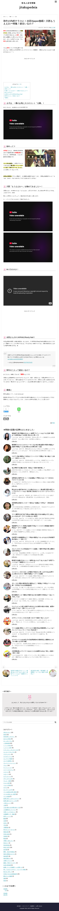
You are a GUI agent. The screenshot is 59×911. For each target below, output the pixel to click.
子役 (4, 825)
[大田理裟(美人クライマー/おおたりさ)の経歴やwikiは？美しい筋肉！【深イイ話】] (7, 654)
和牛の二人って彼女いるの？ (12, 96)
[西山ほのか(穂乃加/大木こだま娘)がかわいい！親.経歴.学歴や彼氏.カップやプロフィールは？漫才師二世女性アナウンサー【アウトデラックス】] (7, 492)
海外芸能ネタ (7, 858)
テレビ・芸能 (52, 27)
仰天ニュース (7, 816)
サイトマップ (26, 906)
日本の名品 (6, 834)
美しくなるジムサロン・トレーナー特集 (14, 869)
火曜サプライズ (7, 860)
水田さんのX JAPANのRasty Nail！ (13, 94)
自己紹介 (19, 906)
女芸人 (5, 823)
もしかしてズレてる (9, 752)
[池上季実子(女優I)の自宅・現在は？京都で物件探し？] (7, 471)
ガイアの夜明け (7, 761)
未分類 (5, 849)
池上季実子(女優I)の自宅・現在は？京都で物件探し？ (28, 468)
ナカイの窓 (6, 783)
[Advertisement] (29, 70)
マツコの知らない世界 (9, 794)
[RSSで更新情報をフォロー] (7, 419)
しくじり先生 (7, 745)
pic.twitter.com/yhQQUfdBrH (15, 359)
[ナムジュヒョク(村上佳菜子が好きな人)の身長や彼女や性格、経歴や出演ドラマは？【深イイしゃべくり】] (7, 609)
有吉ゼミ (5, 843)
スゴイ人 (5, 772)
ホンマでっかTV (7, 789)
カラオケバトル (7, 756)
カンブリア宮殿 (7, 758)
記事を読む (14, 441)
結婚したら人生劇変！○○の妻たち (12, 867)
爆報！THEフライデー (9, 863)
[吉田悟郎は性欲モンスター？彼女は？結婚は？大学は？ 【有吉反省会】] (7, 506)
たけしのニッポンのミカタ (10, 750)
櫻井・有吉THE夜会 (9, 851)
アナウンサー (7, 754)
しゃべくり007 (7, 747)
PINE (53, 423)
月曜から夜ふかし (8, 840)
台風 (4, 820)
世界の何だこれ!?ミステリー (11, 798)
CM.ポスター (7, 732)
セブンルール (7, 776)
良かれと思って (7, 871)
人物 (4, 805)
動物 (4, 818)
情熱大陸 (5, 832)
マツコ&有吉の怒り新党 (10, 792)
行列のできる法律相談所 (10, 874)
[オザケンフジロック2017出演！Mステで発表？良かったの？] (7, 621)
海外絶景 (5, 856)
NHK (4, 734)
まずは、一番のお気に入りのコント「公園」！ (16, 87)
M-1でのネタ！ (8, 92)
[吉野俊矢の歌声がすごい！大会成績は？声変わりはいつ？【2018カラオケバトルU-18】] (7, 481)
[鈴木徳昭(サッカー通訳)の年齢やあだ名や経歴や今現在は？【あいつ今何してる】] (7, 598)
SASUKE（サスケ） (9, 736)
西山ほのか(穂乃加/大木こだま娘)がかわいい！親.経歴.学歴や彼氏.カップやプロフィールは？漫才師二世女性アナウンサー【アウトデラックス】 (33, 491)
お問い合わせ (39, 906)
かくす (19, 84)
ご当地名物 (6, 743)
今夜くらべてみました (9, 812)
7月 (6, 890)
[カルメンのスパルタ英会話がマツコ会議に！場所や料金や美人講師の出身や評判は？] (7, 552)
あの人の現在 (7, 739)
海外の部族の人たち (9, 854)
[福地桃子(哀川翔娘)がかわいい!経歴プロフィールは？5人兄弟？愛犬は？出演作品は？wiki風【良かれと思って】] (7, 436)
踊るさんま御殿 (7, 876)
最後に (6, 97)
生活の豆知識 (7, 865)
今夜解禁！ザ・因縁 (9, 814)
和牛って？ (7, 89)
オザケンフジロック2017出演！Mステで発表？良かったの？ (30, 618)
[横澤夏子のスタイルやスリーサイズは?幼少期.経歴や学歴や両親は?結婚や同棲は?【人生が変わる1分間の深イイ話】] (7, 448)
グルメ (5, 765)
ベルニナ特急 (7, 785)
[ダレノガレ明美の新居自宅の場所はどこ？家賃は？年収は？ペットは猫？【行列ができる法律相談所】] (7, 586)
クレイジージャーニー (9, 763)
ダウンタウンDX (8, 778)
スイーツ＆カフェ (8, 770)
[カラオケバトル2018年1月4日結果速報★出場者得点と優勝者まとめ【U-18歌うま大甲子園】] (7, 643)
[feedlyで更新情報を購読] (4, 419)
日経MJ (5, 836)
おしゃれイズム (7, 741)
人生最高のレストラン (9, 809)
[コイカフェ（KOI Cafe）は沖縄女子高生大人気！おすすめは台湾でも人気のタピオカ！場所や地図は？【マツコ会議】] (7, 575)
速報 (4, 878)
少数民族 (5, 827)
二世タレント (7, 803)
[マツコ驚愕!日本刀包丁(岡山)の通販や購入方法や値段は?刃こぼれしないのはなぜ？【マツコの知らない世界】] (7, 517)
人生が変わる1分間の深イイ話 (11, 807)
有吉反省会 (6, 845)
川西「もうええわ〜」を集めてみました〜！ (16, 90)
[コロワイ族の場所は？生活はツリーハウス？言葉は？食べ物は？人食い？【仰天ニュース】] (7, 459)
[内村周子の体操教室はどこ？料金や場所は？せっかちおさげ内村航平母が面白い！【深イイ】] (7, 540)
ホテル (5, 787)
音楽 (4, 880)
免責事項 (32, 906)
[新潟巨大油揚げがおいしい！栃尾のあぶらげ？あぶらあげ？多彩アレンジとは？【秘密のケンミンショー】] (7, 563)
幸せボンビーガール (9, 829)
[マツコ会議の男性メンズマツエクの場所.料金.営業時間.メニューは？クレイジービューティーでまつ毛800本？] (7, 631)
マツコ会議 (6, 796)
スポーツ (5, 774)
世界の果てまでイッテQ (10, 801)
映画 (4, 838)
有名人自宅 (6, 847)
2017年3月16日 (28, 362)
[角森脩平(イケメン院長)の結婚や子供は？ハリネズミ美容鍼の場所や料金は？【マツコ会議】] (7, 529)
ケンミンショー (7, 767)
